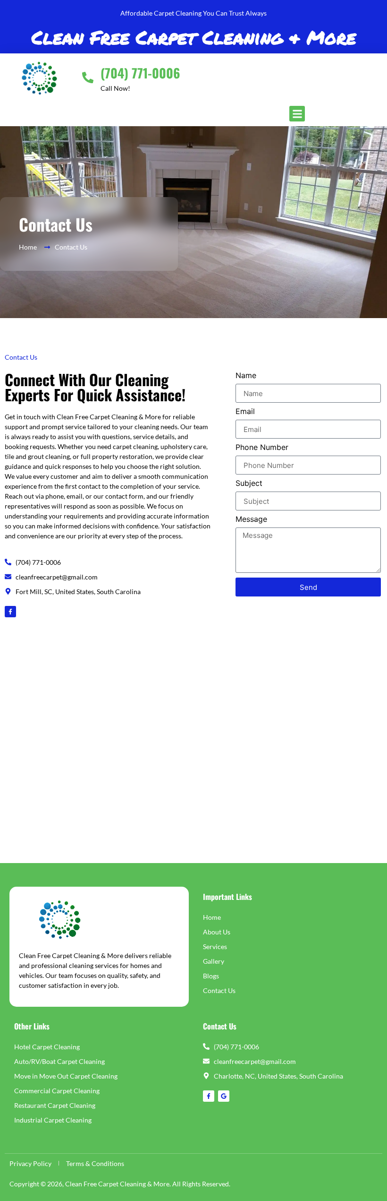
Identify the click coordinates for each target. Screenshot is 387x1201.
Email (245, 411)
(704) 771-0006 (140, 72)
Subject (249, 483)
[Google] (223, 1096)
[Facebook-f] (10, 611)
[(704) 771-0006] (87, 77)
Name (246, 376)
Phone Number (262, 447)
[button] (297, 113)
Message (251, 519)
